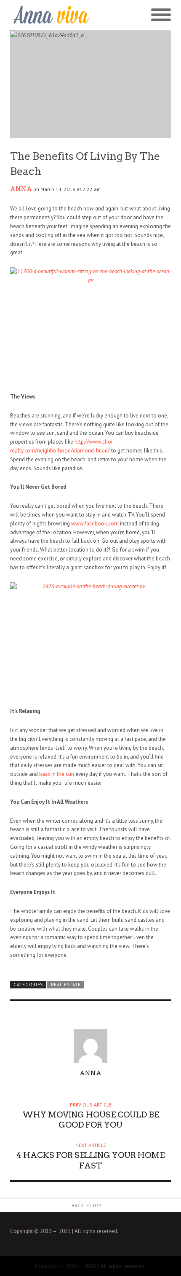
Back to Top (86, 1205)
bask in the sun (56, 774)
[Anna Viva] (50, 15)
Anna (21, 189)
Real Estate (66, 985)
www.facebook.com (95, 523)
